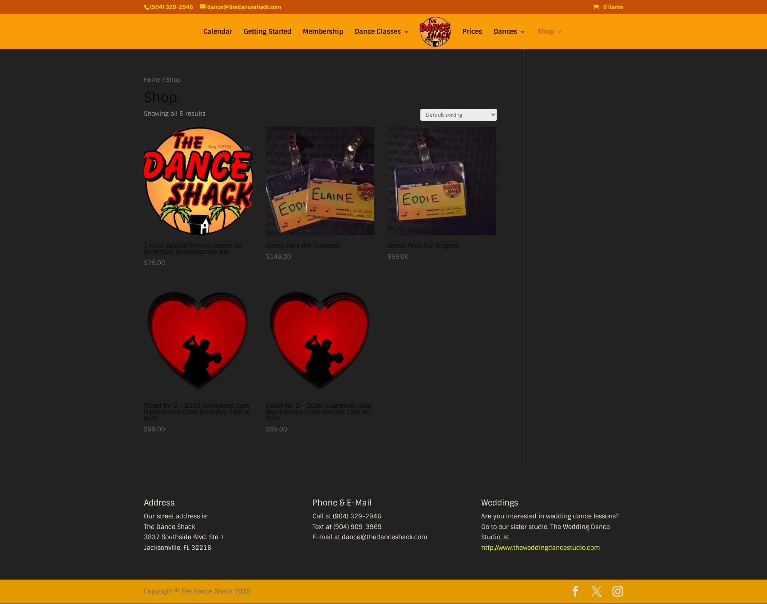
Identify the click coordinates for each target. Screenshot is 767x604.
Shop (546, 32)
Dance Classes (378, 32)
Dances (505, 32)
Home (152, 79)
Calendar (217, 32)
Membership (323, 32)
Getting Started (267, 32)
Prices (472, 32)
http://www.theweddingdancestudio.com (540, 548)
